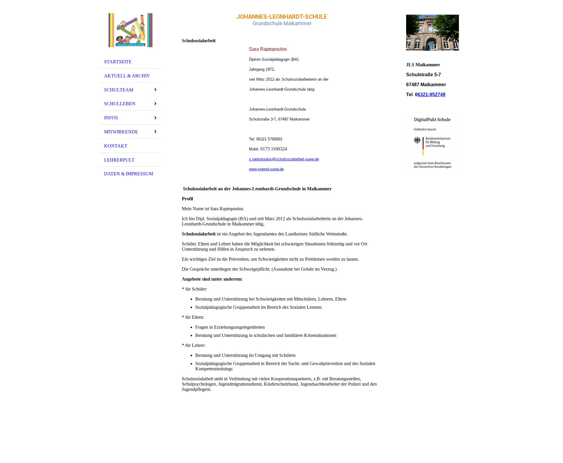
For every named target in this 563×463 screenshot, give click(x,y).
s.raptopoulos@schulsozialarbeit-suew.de (284, 159)
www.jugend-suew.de (266, 169)
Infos (111, 117)
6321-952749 (431, 94)
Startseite (118, 61)
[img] (130, 30)
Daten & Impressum (128, 173)
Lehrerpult (119, 159)
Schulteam (118, 89)
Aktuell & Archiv (127, 75)
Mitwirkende (121, 131)
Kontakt (115, 145)
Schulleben (119, 103)
